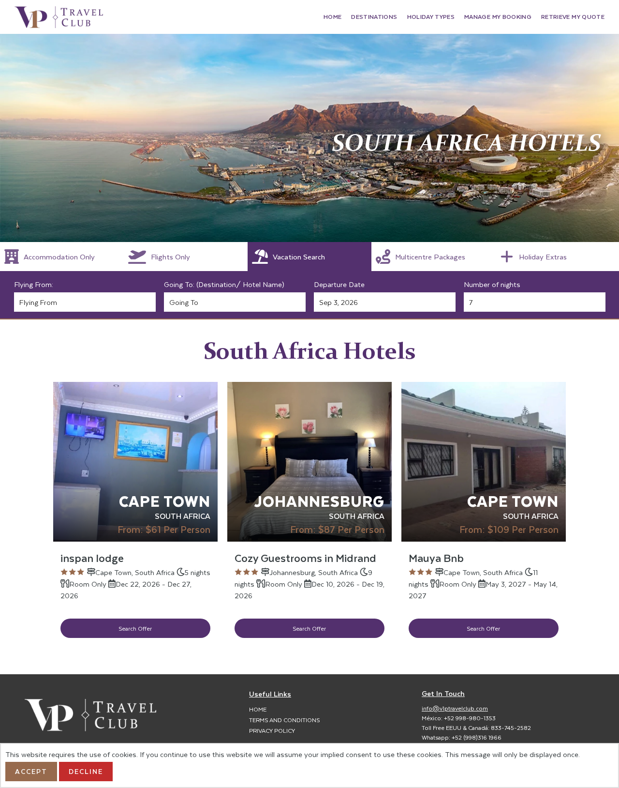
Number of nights (492, 284)
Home (257, 709)
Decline (86, 771)
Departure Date (339, 284)
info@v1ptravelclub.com (455, 708)
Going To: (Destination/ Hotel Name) (224, 284)
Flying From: (33, 284)
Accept (31, 771)
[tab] (62, 256)
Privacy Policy (272, 730)
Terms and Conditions (284, 720)
